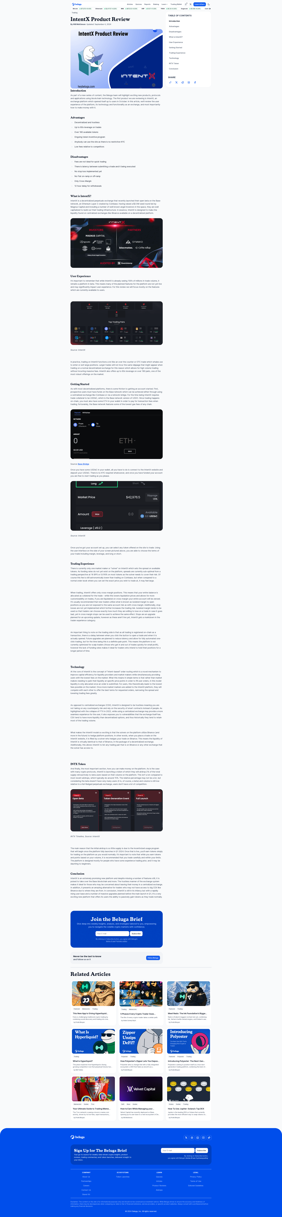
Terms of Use (195, 1181)
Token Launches (122, 1177)
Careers (86, 1185)
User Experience (176, 42)
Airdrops (159, 1190)
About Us (86, 1177)
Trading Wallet (176, 4)
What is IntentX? (176, 37)
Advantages (174, 26)
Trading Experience (177, 53)
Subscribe (136, 934)
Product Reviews (159, 1185)
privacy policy (122, 941)
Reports (147, 4)
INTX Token (174, 63)
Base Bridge (83, 464)
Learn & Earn (200, 4)
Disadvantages (175, 32)
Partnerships (86, 1181)
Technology (174, 58)
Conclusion (173, 69)
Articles (130, 4)
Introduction (174, 21)
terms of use (111, 941)
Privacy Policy (196, 1177)
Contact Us (86, 1190)
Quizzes (138, 4)
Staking (156, 4)
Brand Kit (86, 1194)
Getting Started (175, 47)
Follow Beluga (153, 958)
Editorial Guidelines (195, 1185)
